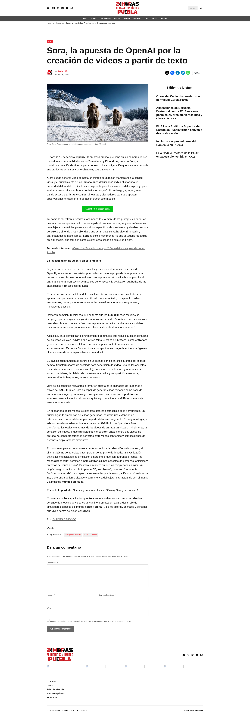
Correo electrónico (107, 595)
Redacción (63, 71)
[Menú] (48, 8)
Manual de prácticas (56, 693)
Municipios (106, 18)
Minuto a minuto (58, 23)
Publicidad (52, 697)
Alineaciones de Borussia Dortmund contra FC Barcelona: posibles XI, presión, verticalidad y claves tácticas (179, 113)
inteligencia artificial (73, 535)
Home (49, 23)
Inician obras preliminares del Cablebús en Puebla (176, 143)
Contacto (51, 685)
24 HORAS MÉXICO (64, 519)
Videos (94, 535)
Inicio (85, 18)
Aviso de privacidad (56, 689)
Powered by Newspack (193, 710)
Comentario (52, 563)
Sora (86, 535)
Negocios (137, 18)
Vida (50, 41)
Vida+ (154, 18)
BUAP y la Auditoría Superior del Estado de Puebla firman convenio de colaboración (179, 130)
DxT (146, 18)
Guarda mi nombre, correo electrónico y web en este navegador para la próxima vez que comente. (91, 621)
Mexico (117, 18)
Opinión (163, 18)
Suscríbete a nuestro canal (97, 209)
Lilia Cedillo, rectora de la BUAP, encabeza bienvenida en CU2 (178, 154)
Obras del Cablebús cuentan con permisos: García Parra (178, 98)
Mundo (127, 18)
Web (49, 608)
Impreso (193, 8)
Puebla (94, 18)
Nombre (51, 595)
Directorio (51, 681)
